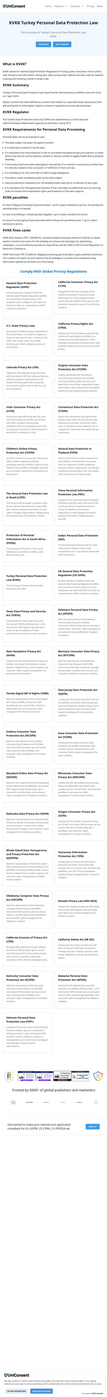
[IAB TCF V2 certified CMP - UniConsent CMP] (45, 1076)
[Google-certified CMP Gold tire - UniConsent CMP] (80, 1076)
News (100, 6)
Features (43, 44)
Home (48, 6)
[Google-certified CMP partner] (98, 1076)
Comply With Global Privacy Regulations (53, 271)
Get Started (62, 44)
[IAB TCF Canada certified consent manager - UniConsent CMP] (62, 1076)
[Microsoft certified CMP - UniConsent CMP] (9, 1077)
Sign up (93, 1126)
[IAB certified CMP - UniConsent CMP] (27, 1076)
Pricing (90, 6)
